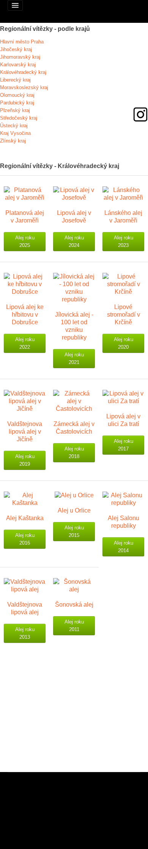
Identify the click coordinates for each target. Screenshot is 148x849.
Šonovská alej (74, 604)
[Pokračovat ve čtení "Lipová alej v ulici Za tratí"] (123, 397)
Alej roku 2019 (25, 460)
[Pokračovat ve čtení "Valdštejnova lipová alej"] (25, 585)
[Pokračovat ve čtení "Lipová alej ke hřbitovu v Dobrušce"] (25, 283)
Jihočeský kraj (16, 49)
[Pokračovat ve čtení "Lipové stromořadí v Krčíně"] (123, 283)
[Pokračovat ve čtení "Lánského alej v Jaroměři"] (123, 193)
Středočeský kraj (18, 118)
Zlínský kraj (13, 141)
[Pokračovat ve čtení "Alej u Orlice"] (74, 495)
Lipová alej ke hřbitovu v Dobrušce (25, 314)
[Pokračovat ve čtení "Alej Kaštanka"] (25, 498)
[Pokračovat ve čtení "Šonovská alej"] (74, 585)
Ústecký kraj (14, 125)
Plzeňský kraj (15, 110)
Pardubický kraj (17, 103)
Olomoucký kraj (17, 95)
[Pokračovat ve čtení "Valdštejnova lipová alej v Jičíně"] (25, 400)
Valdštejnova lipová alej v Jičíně (24, 431)
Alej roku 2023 (123, 241)
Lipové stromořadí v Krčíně (123, 314)
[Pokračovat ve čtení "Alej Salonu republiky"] (123, 498)
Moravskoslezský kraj (24, 87)
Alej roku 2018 (74, 452)
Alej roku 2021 (74, 358)
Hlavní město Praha (22, 42)
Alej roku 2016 (25, 539)
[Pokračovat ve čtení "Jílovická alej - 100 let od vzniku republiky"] (74, 287)
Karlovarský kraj (18, 64)
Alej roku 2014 (123, 546)
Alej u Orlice (74, 510)
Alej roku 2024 (74, 241)
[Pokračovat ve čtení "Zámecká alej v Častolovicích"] (74, 400)
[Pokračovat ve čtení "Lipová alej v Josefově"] (74, 193)
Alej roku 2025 (25, 241)
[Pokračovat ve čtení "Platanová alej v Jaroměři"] (25, 193)
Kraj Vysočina (15, 133)
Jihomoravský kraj (20, 57)
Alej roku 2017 (123, 445)
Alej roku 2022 (25, 343)
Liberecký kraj (15, 80)
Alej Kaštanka (25, 518)
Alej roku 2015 (74, 531)
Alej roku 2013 (25, 633)
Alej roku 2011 (74, 625)
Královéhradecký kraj (23, 72)
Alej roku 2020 (123, 343)
